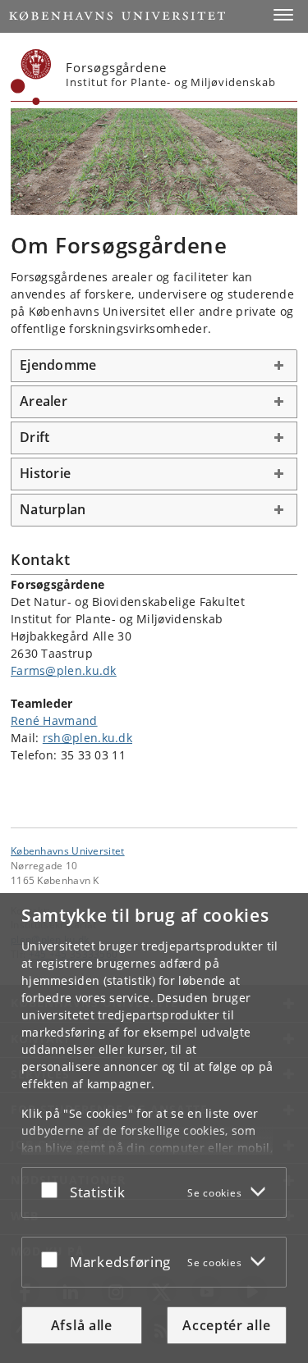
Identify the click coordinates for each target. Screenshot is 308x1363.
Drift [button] (34, 437)
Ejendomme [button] (58, 365)
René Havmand (54, 720)
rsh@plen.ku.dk (87, 737)
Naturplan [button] (52, 509)
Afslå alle (82, 1325)
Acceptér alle (226, 1325)
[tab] (154, 365)
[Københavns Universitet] (31, 77)
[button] (283, 14)
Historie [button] (45, 473)
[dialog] (154, 1128)
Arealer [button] (43, 401)
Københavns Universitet (68, 850)
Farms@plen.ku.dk (64, 670)
